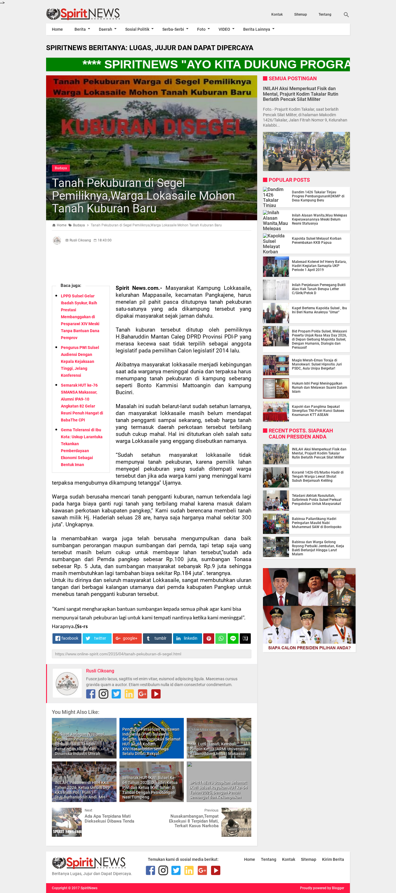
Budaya (61, 168)
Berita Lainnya (256, 29)
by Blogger (335, 888)
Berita (80, 29)
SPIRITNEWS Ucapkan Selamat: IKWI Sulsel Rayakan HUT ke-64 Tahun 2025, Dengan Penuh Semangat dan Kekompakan (218, 789)
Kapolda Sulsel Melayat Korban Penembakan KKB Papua (316, 241)
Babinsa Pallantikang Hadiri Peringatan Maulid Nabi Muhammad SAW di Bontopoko (316, 523)
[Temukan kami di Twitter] (116, 694)
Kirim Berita (333, 859)
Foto (201, 29)
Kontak (277, 14)
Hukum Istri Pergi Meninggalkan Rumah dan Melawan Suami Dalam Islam (319, 387)
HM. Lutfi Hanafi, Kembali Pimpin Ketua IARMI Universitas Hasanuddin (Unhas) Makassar (219, 749)
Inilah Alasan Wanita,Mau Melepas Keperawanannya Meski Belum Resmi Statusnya (319, 219)
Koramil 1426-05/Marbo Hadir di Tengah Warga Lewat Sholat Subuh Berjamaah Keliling (318, 476)
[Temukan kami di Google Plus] (142, 693)
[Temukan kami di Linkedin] (129, 694)
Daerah (105, 29)
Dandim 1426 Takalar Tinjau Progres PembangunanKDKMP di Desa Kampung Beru (318, 196)
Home (57, 29)
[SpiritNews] (91, 14)
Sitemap (300, 14)
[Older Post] (243, 812)
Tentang (325, 14)
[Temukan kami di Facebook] (91, 694)
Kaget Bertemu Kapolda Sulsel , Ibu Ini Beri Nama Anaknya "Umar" (319, 310)
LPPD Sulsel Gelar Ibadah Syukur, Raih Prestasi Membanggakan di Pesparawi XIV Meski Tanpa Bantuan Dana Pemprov (80, 317)
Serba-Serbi (173, 29)
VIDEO (224, 29)
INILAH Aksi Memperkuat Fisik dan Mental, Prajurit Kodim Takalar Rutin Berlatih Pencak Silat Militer (300, 94)
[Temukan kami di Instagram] (103, 694)
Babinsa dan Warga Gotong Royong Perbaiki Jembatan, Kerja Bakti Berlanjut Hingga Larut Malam (318, 548)
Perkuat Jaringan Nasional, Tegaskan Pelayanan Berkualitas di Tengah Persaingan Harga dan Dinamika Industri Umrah (80, 744)
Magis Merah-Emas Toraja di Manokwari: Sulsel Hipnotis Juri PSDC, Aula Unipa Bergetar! (317, 364)
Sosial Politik (137, 29)
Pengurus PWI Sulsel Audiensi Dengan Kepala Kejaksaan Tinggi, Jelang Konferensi (80, 361)
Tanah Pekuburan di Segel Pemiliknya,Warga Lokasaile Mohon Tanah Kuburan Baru (143, 195)
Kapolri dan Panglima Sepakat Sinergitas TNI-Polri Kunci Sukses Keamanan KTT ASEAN (318, 411)
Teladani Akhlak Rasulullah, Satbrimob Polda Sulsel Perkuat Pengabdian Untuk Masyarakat (316, 500)
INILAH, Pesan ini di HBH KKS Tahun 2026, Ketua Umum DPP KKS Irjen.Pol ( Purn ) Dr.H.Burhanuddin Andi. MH (83, 789)
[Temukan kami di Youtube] (156, 694)
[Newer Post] (60, 812)
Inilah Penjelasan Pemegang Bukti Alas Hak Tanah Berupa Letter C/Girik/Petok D (319, 289)
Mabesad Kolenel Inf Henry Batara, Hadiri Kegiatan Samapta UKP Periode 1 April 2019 (319, 266)
